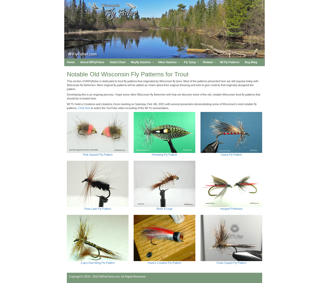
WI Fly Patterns (229, 62)
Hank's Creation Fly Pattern (164, 262)
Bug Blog (251, 62)
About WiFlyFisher (92, 62)
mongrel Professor (231, 208)
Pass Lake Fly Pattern (97, 208)
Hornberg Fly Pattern (164, 154)
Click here (84, 108)
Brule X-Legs (165, 208)
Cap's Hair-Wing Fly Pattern (98, 262)
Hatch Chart (117, 62)
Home (71, 62)
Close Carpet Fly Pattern (231, 262)
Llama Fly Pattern (231, 154)
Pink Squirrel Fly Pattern (98, 154)
